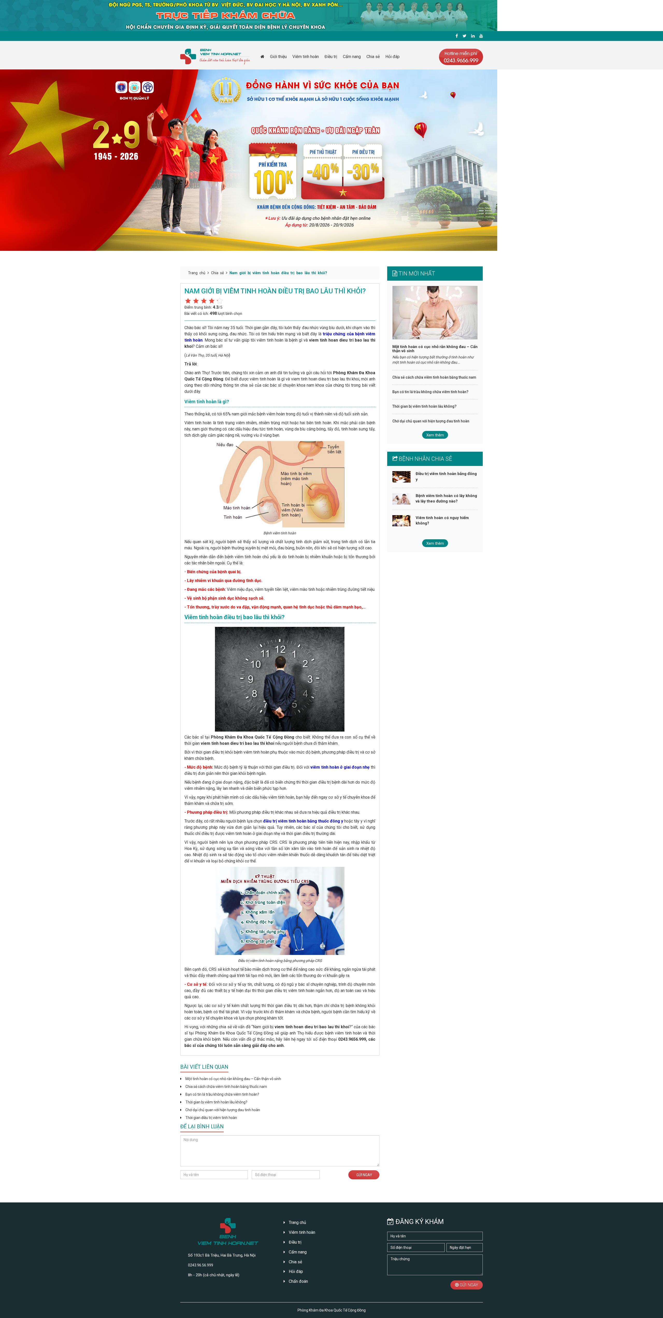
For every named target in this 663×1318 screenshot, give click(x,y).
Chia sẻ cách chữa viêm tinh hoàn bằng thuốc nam (226, 1087)
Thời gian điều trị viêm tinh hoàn (211, 1118)
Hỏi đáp (392, 56)
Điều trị (331, 56)
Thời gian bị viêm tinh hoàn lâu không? (216, 1102)
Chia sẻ (373, 56)
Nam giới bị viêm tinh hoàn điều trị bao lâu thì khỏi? (278, 273)
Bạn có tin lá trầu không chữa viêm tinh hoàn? (222, 1094)
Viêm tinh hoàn (305, 56)
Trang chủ (196, 273)
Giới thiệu (278, 56)
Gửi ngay (364, 1175)
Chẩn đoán (298, 1281)
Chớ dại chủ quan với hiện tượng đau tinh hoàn (222, 1110)
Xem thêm (435, 435)
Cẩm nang (352, 56)
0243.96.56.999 (200, 1265)
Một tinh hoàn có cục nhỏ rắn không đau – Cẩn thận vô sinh (233, 1079)
